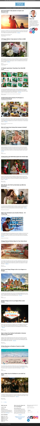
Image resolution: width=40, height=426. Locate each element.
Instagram (10, 0)
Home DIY (3, 123)
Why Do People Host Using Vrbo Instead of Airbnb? (14, 127)
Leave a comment (4, 94)
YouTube (12, 0)
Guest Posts (3, 342)
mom (2, 64)
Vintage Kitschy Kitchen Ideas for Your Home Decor (14, 241)
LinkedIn (14, 0)
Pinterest (7, 0)
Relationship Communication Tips (5, 209)
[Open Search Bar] (34, 8)
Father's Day (4, 35)
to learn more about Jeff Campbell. (20, 416)
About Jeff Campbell (22, 0)
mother (4, 64)
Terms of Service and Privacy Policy (32, 0)
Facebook (5, 0)
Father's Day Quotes (8, 35)
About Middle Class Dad (17, 0)
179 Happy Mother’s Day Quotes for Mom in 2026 (13, 39)
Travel (2, 329)
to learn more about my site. (20, 417)
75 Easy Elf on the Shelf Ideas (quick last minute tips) (14, 156)
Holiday (11, 34)
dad (2, 35)
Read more (18, 32)
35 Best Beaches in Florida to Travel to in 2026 (12, 346)
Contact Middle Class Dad (26, 0)
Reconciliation (3, 398)
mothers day (6, 64)
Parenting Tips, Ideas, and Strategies (6, 34)
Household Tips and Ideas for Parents (8, 123)
